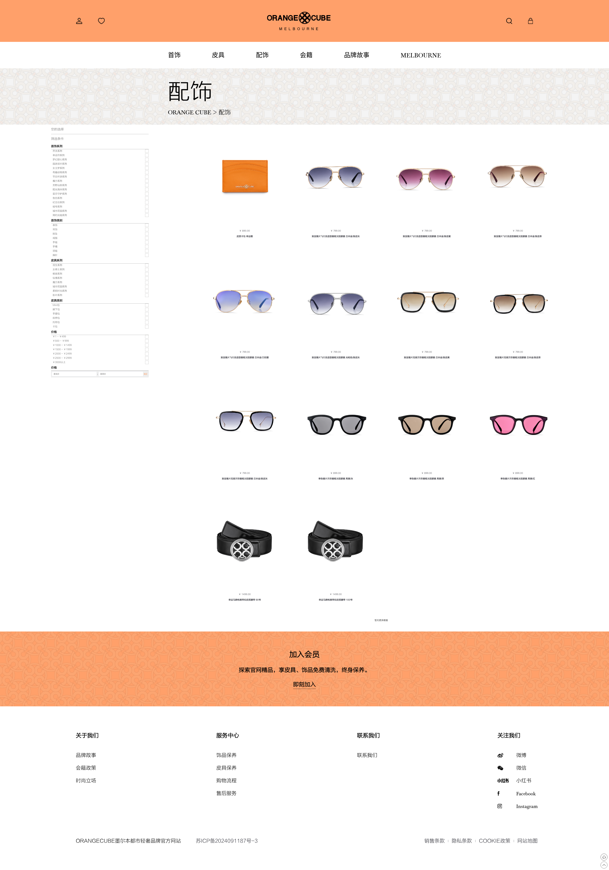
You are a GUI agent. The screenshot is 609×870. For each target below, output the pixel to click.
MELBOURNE (421, 55)
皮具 (218, 55)
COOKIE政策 (494, 841)
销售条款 (434, 841)
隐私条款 (462, 841)
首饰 (174, 55)
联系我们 (367, 755)
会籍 (306, 55)
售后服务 (226, 793)
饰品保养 (226, 755)
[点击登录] (79, 21)
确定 (145, 374)
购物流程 (226, 781)
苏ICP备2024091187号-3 (227, 841)
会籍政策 (86, 768)
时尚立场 (86, 781)
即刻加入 (304, 684)
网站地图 (527, 841)
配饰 (262, 55)
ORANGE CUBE (189, 112)
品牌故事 (356, 55)
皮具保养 (226, 768)
